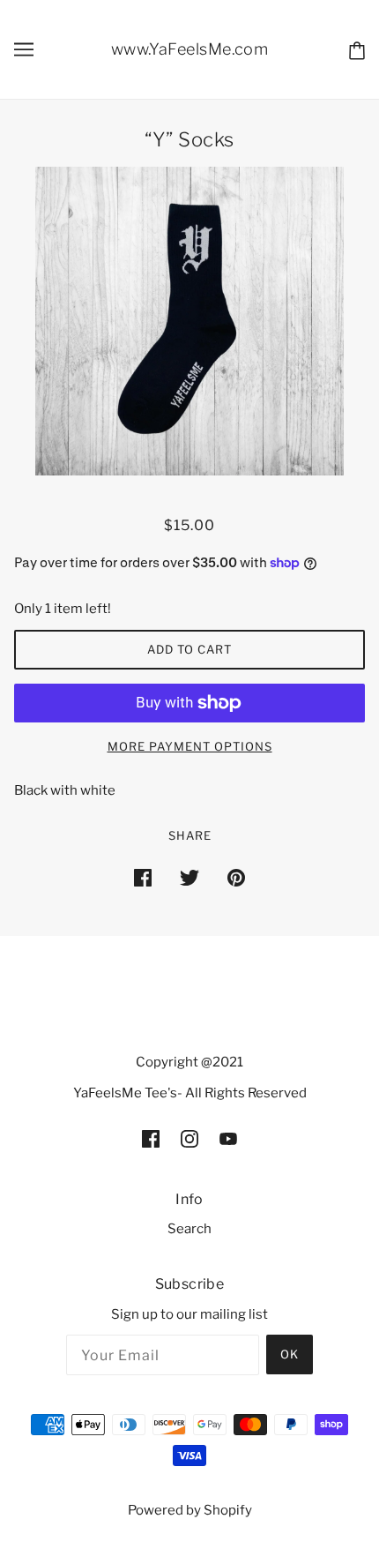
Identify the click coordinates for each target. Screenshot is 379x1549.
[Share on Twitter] (189, 877)
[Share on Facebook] (143, 877)
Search (189, 1229)
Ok (289, 1354)
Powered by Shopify (190, 1510)
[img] (150, 1138)
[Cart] (357, 50)
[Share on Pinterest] (236, 877)
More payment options (190, 746)
